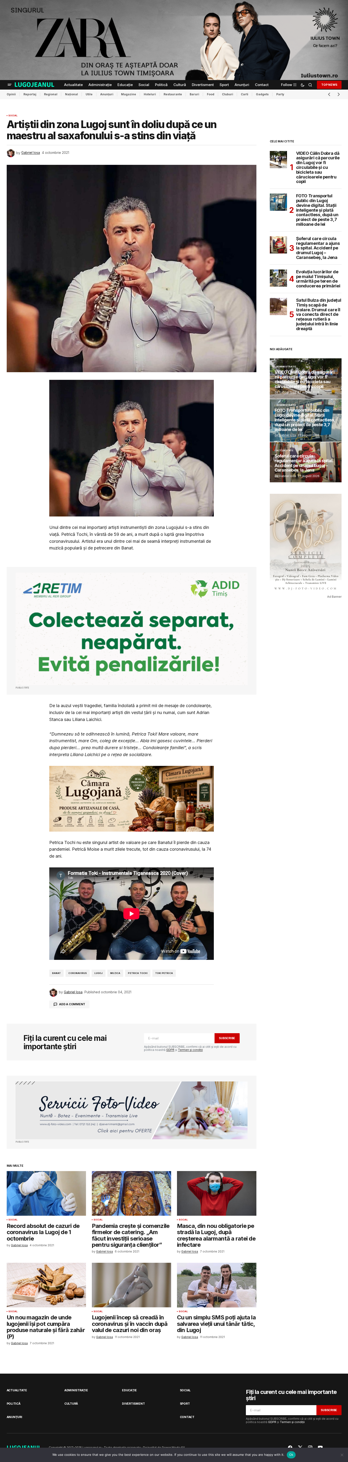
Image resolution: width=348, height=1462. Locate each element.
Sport (185, 1403)
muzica (115, 973)
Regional (50, 94)
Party (280, 94)
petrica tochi (137, 973)
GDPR (170, 1050)
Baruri (194, 94)
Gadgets (262, 94)
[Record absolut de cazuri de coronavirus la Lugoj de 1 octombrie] (46, 1193)
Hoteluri (150, 94)
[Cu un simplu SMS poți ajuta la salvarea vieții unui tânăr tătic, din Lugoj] (216, 1285)
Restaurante (173, 94)
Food (210, 94)
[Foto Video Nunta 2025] (132, 1110)
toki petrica (164, 973)
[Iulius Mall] (174, 40)
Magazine (128, 94)
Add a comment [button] (72, 1004)
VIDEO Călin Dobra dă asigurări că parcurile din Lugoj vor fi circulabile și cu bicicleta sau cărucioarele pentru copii (318, 167)
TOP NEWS (329, 84)
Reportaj (29, 94)
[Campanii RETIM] (132, 629)
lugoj (98, 973)
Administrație (286, 367)
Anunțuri (106, 94)
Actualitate (285, 450)
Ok (291, 1455)
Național (71, 94)
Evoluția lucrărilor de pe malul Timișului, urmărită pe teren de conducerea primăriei (318, 278)
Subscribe (227, 1038)
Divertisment (133, 1403)
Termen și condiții (190, 1050)
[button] (9, 85)
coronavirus (77, 973)
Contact (187, 1417)
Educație (129, 1390)
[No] (342, 1454)
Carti (244, 94)
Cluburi (227, 94)
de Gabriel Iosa (285, 392)
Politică (14, 1403)
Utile (89, 94)
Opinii (11, 94)
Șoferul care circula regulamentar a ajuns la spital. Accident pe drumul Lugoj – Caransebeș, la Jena (318, 248)
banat (56, 973)
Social (13, 115)
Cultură (71, 1403)
